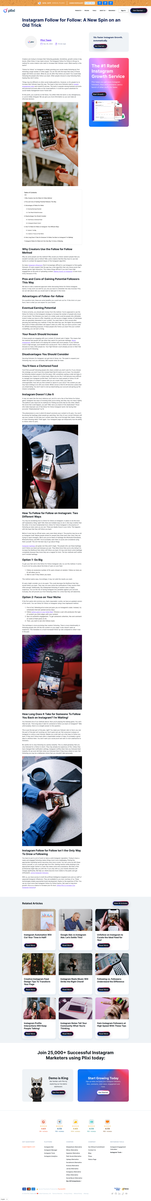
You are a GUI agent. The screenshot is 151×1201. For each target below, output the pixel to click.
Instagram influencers (35, 265)
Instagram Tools (115, 1152)
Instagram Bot (49, 1147)
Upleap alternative (72, 1159)
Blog (89, 1153)
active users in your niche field (42, 612)
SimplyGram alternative (74, 1147)
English (3, 1199)
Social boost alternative (74, 1178)
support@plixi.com (28, 1147)
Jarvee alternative (72, 1168)
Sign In (123, 10)
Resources (112, 10)
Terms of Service (57, 1193)
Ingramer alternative (73, 1153)
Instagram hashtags (28, 546)
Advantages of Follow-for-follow (34, 205)
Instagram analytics (50, 1156)
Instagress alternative (73, 1172)
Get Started (138, 10)
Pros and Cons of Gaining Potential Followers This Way (40, 201)
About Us (102, 10)
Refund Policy (78, 1193)
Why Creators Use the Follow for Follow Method (38, 198)
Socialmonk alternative (74, 1162)
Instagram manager (50, 1150)
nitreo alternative (72, 1150)
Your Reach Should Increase (35, 212)
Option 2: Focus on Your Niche (36, 233)
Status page (92, 1159)
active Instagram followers (39, 873)
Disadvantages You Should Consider (35, 216)
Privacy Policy (68, 1193)
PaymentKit (61, 1189)
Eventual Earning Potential (34, 209)
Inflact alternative (72, 1175)
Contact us (92, 1150)
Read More (30, 945)
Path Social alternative (73, 1156)
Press (90, 1156)
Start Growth (98, 94)
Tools (94, 10)
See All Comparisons (73, 1181)
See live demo (58, 1092)
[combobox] (4, 1199)
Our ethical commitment (96, 1147)
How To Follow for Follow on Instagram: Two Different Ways (42, 226)
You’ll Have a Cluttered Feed (35, 219)
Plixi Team (45, 40)
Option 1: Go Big (32, 230)
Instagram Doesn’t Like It (34, 223)
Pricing (87, 10)
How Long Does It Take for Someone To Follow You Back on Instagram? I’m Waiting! (49, 237)
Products (78, 10)
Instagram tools (49, 1153)
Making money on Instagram (63, 271)
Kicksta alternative (72, 1165)
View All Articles (120, 903)
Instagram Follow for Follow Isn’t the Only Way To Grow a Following (44, 241)
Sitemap (86, 1193)
